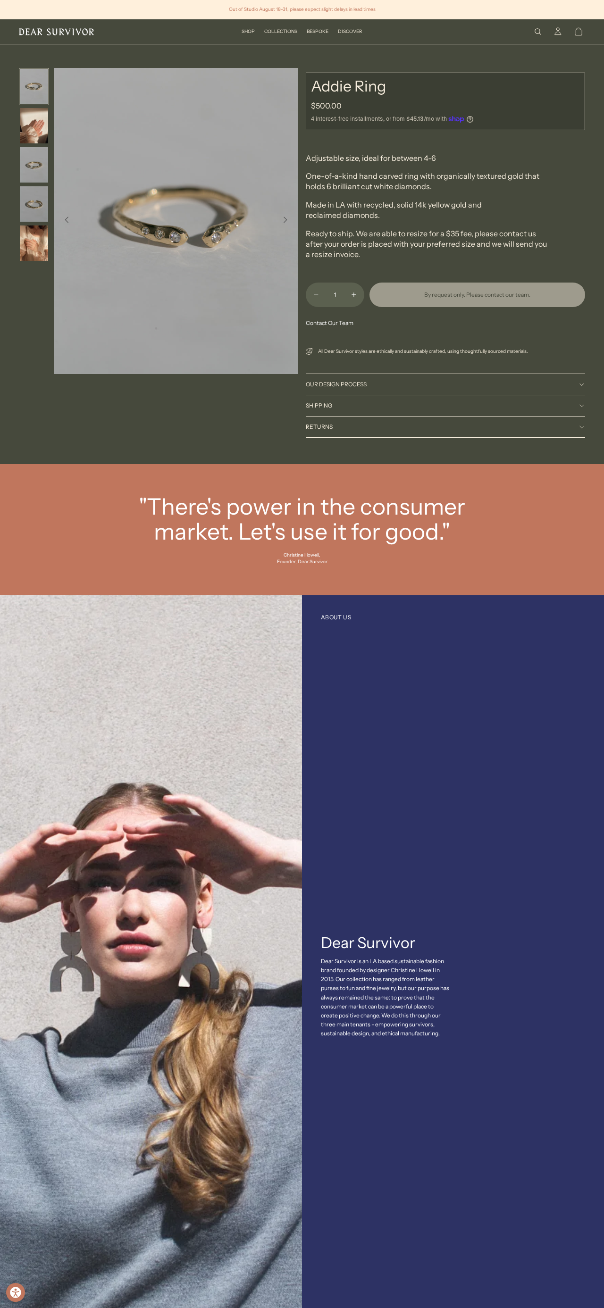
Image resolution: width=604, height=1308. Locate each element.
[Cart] (578, 31)
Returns (319, 426)
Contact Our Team (329, 322)
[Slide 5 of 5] (34, 243)
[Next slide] (287, 220)
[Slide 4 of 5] (34, 204)
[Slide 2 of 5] (34, 125)
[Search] (538, 31)
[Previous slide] (64, 220)
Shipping (319, 405)
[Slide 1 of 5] (34, 86)
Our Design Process (336, 384)
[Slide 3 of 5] (34, 165)
